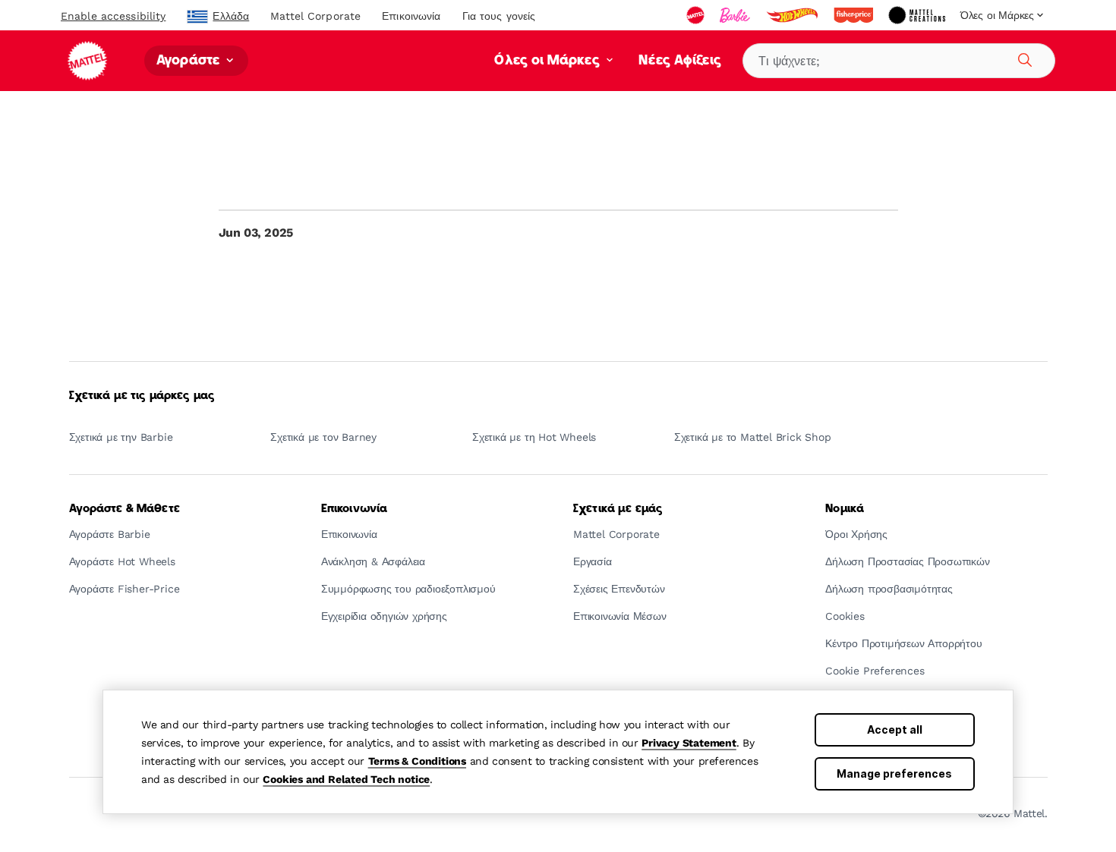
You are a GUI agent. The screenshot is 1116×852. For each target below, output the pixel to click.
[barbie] (736, 15)
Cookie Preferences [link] (874, 671)
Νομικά (844, 509)
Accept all (894, 729)
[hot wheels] (793, 15)
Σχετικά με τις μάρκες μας (142, 396)
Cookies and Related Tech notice (346, 779)
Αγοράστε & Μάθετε (124, 509)
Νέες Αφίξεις (680, 61)
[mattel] (697, 15)
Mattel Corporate (315, 16)
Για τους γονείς (499, 16)
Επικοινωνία (411, 16)
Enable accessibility (113, 16)
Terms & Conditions (417, 761)
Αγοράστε (189, 61)
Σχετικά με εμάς (618, 509)
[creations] (918, 15)
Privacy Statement (689, 743)
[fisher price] (855, 15)
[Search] (1022, 57)
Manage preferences (894, 773)
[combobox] (898, 60)
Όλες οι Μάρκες (548, 61)
